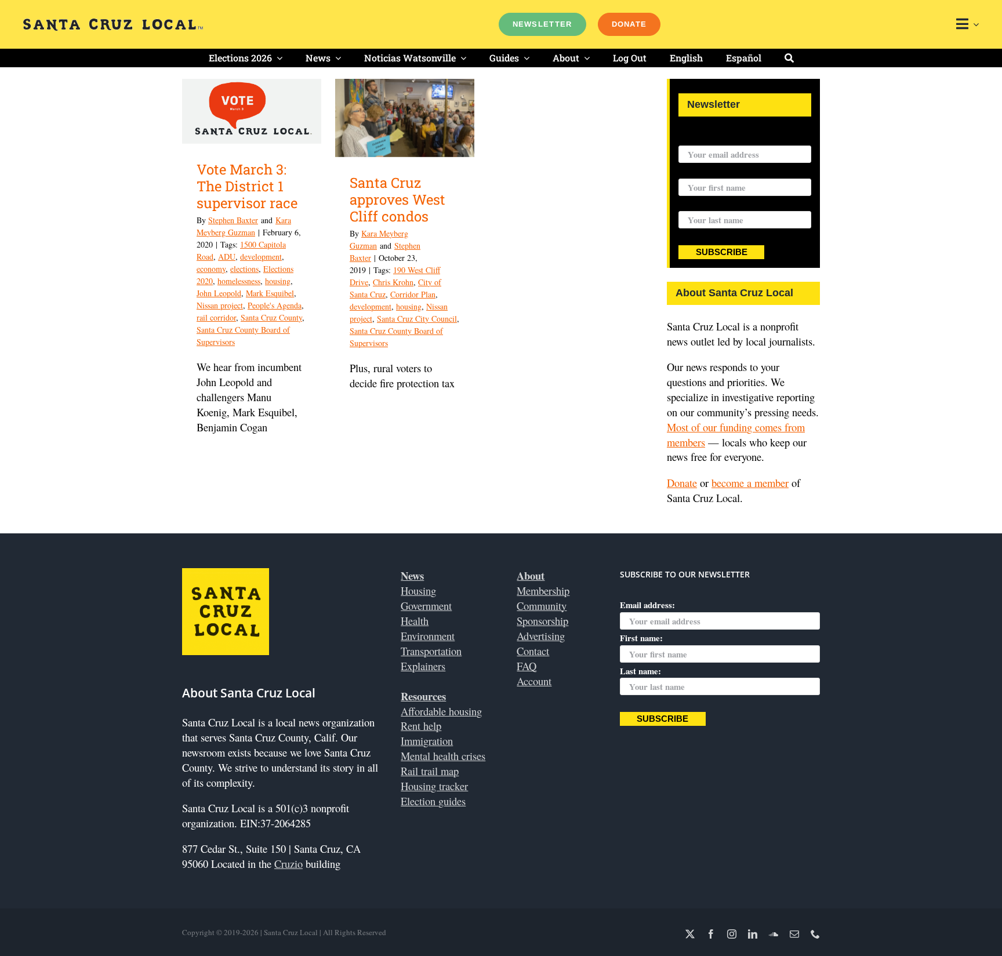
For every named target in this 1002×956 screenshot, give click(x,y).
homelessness (238, 280)
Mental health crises (443, 755)
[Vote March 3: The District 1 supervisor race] (251, 111)
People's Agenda (275, 305)
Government (426, 605)
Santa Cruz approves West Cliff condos (397, 199)
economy (211, 268)
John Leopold (219, 293)
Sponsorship (542, 620)
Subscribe (721, 252)
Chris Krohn (393, 282)
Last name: (699, 204)
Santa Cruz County (271, 317)
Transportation (431, 651)
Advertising (541, 635)
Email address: (706, 138)
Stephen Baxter (233, 220)
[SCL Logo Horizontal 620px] (113, 23)
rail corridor (216, 317)
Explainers (423, 666)
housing (278, 280)
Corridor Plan (412, 294)
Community (542, 605)
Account (534, 681)
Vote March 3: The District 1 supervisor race (247, 186)
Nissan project (220, 305)
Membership (543, 590)
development (261, 256)
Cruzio (288, 863)
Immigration (427, 740)
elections (244, 268)
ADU (226, 256)
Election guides (433, 801)
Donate (682, 482)
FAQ (526, 666)
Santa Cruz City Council (417, 318)
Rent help (421, 725)
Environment (428, 635)
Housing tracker (434, 786)
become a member (750, 482)
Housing (418, 590)
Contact (533, 651)
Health (415, 620)
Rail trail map (430, 771)
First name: (699, 171)
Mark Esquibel (270, 293)
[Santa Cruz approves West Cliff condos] (404, 118)
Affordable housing (441, 711)
